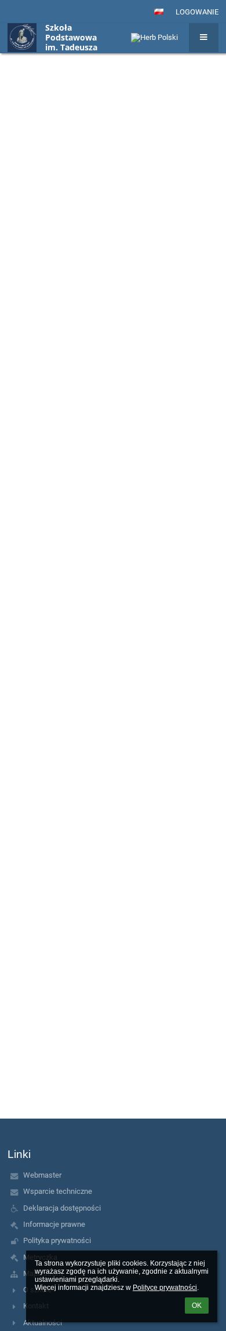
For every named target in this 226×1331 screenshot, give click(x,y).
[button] (158, 12)
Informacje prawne (54, 1224)
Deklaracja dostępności (62, 1208)
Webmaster (42, 1175)
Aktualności (42, 1322)
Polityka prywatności (57, 1240)
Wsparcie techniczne (57, 1191)
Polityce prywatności (165, 1288)
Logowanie (197, 12)
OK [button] (197, 1305)
